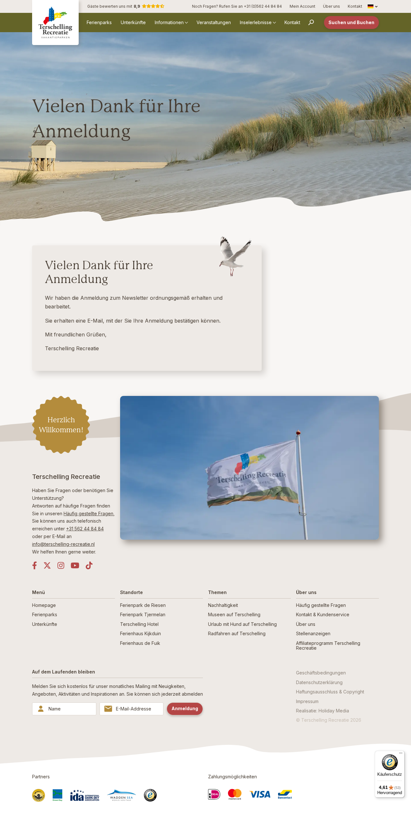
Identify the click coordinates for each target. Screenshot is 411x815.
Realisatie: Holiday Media (322, 710)
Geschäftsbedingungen (321, 672)
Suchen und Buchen (351, 22)
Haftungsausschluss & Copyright (330, 691)
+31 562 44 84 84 (85, 528)
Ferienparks (99, 22)
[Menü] (401, 754)
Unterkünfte (133, 22)
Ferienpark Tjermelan (142, 614)
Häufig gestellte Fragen (88, 513)
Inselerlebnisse (256, 22)
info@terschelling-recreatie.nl (63, 544)
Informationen (169, 22)
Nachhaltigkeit (223, 605)
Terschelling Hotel (139, 624)
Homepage (44, 605)
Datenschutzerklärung (319, 682)
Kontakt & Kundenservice (322, 614)
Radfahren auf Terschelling (237, 633)
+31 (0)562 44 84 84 (263, 6)
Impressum (307, 701)
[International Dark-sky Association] (84, 795)
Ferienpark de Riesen (143, 605)
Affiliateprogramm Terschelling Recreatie (328, 645)
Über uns (331, 6)
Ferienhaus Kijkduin (140, 633)
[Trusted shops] (150, 795)
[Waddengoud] (38, 795)
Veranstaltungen (214, 22)
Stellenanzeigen (313, 633)
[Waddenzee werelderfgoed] (121, 795)
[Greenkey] (57, 795)
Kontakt (355, 6)
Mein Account (302, 6)
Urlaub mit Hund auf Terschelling (242, 624)
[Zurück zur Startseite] (55, 22)
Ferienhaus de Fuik (140, 643)
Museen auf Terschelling (234, 614)
